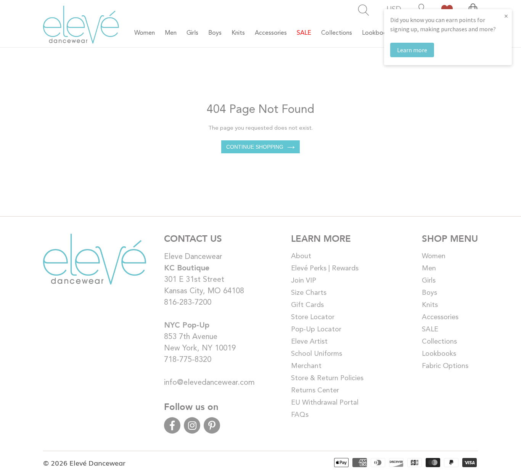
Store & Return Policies (327, 378)
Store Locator (312, 317)
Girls (429, 280)
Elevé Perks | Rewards (325, 268)
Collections (439, 341)
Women (433, 256)
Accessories (440, 317)
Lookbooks (439, 353)
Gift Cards (307, 305)
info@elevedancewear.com (209, 383)
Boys (429, 292)
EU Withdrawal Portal (325, 402)
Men (429, 268)
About (301, 256)
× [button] (506, 16)
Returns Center (315, 390)
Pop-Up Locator (316, 329)
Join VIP (303, 280)
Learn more (412, 50)
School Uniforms (316, 353)
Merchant (306, 366)
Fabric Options (445, 366)
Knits (430, 305)
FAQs (300, 414)
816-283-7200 (187, 303)
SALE (430, 329)
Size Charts (308, 292)
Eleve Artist (309, 341)
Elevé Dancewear (97, 463)
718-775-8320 (187, 360)
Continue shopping (254, 147)
